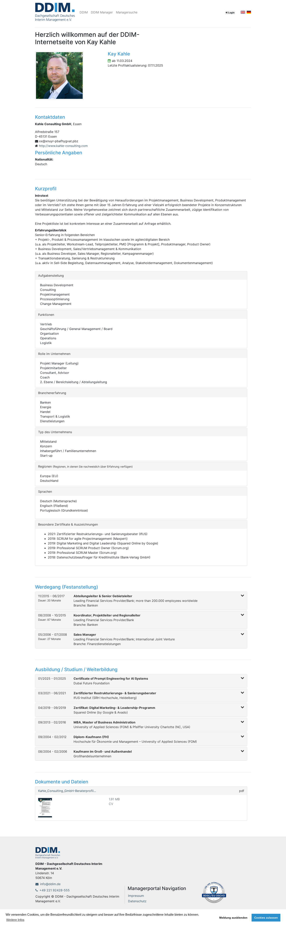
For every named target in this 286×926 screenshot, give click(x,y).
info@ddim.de (50, 884)
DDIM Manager (102, 12)
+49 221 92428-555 (54, 890)
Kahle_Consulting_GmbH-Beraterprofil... (67, 791)
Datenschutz (137, 901)
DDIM (84, 12)
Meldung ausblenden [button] (233, 917)
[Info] (214, 892)
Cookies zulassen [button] (266, 917)
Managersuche (126, 12)
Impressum (136, 896)
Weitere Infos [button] (15, 920)
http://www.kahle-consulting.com (63, 146)
